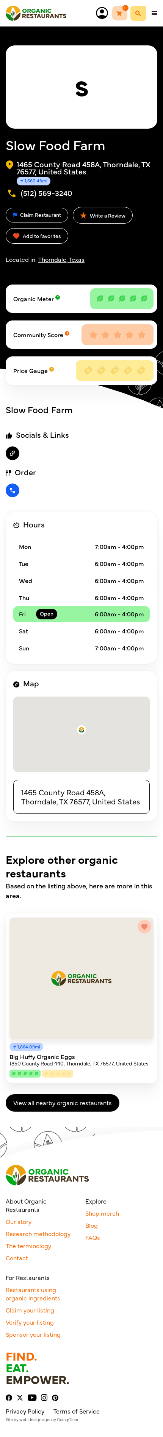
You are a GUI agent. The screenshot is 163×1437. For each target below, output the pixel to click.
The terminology (28, 1245)
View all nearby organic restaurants (62, 1102)
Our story (18, 1221)
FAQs (92, 1237)
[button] (81, 729)
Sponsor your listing (33, 1334)
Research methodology (38, 1233)
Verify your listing (30, 1322)
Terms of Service (76, 1411)
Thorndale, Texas (61, 259)
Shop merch (102, 1213)
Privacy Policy (25, 1411)
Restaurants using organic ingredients (33, 1293)
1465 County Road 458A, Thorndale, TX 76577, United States (80, 796)
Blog (91, 1225)
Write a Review (107, 215)
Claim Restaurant (40, 214)
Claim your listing (30, 1310)
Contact (17, 1257)
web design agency (37, 1419)
